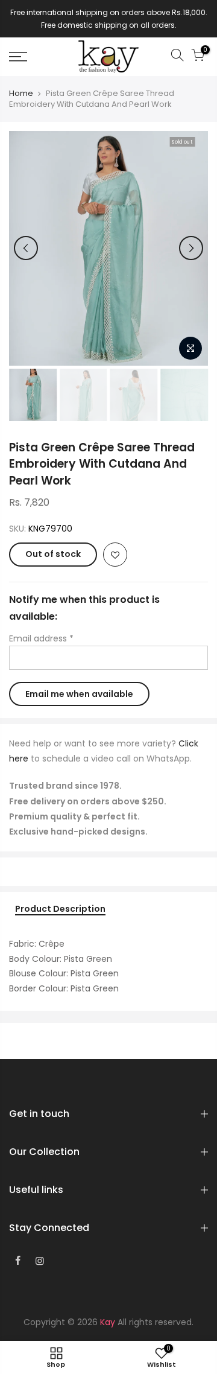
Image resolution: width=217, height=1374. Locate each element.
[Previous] (26, 248)
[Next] (191, 248)
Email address (41, 638)
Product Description (60, 909)
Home (21, 93)
